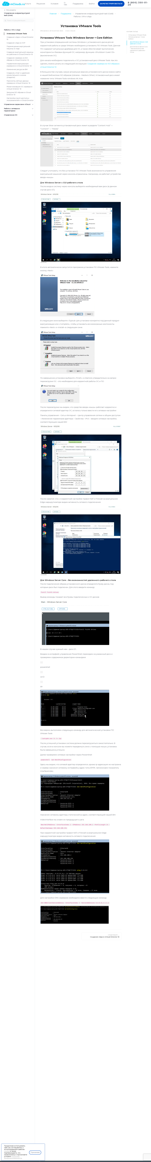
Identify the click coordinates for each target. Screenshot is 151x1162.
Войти (92, 4)
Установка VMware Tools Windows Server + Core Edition (137, 37)
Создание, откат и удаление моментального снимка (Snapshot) (18, 75)
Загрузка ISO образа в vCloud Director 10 (19, 94)
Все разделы (11, 10)
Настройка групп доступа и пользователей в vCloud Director (20, 99)
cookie (6, 1151)
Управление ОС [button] (10, 115)
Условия (54, 4)
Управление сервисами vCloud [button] (17, 104)
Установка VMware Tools (17, 33)
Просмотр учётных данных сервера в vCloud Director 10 (18, 82)
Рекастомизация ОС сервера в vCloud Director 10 (19, 88)
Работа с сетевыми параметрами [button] (12, 110)
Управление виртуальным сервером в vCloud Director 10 (19, 65)
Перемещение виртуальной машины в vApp (18, 48)
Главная (53, 14)
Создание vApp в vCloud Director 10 (20, 38)
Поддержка (78, 4)
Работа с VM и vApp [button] (12, 30)
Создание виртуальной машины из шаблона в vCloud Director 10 (20, 53)
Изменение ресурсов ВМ (17, 69)
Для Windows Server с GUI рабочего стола (139, 43)
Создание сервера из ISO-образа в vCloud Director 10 (18, 59)
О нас (65, 4)
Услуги (28, 4)
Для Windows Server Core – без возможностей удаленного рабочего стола (138, 49)
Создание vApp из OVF (16, 43)
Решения (40, 4)
